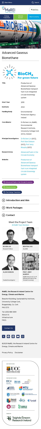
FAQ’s (4, 320)
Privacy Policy (7, 352)
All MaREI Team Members (20, 225)
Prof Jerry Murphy (27, 146)
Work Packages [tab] (14, 208)
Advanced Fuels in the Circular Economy (29, 153)
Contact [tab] (10, 215)
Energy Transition (6, 17)
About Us (5, 314)
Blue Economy (34, 16)
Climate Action (20, 17)
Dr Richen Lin (26, 138)
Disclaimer (19, 352)
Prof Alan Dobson (27, 141)
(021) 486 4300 (10, 311)
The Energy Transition (12, 192)
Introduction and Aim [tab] (17, 200)
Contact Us (8, 328)
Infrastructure (7, 317)
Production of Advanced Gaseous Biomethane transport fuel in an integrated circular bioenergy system (29, 167)
